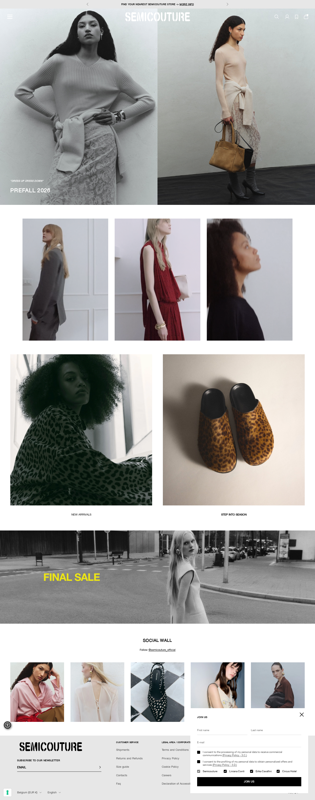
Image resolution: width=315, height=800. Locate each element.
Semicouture (210, 771)
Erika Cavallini (264, 771)
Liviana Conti (236, 771)
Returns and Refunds (129, 758)
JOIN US (249, 781)
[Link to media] (81, 429)
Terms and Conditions (175, 749)
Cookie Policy (170, 766)
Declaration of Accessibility (179, 783)
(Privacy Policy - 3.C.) (234, 755)
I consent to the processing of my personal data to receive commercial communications (242, 754)
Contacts (121, 775)
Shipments (122, 749)
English (52, 792)
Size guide (122, 766)
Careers (166, 775)
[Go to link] (157, 577)
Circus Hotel (289, 771)
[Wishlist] (296, 17)
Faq (118, 783)
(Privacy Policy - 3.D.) (225, 764)
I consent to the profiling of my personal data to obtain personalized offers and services (247, 763)
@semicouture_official (162, 649)
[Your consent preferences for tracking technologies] (7, 792)
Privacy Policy (170, 758)
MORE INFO (187, 4)
